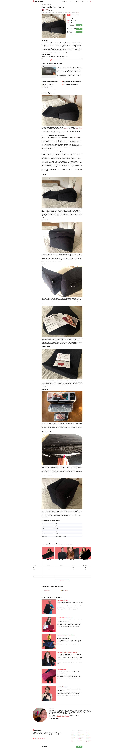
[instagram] (40, 738)
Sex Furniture (47, 590)
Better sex (73, 741)
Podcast (79, 735)
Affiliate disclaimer (88, 740)
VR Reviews (80, 740)
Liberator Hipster (61, 669)
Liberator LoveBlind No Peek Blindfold (67, 652)
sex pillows (76, 137)
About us (87, 732)
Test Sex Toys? (85, 1)
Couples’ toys (74, 735)
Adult (79, 741)
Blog (71, 1)
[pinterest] (38, 738)
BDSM (72, 740)
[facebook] (35, 738)
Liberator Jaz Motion (62, 600)
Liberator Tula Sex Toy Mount (64, 617)
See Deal (79, 25)
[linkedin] (42, 738)
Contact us (87, 735)
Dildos (72, 734)
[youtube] (33, 738)
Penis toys (73, 737)
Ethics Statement (88, 741)
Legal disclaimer (88, 737)
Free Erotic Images (81, 734)
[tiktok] (44, 738)
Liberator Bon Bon (78, 128)
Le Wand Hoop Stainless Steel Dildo (62, 716)
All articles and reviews (54, 718)
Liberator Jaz (61, 559)
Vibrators (73, 732)
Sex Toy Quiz (80, 738)
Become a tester (80, 737)
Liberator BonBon (72, 559)
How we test (88, 734)
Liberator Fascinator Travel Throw (66, 635)
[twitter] (36, 738)
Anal (72, 738)
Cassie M (47, 9)
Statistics (79, 732)
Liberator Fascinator (62, 686)
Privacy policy (88, 738)
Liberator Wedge (65, 128)
